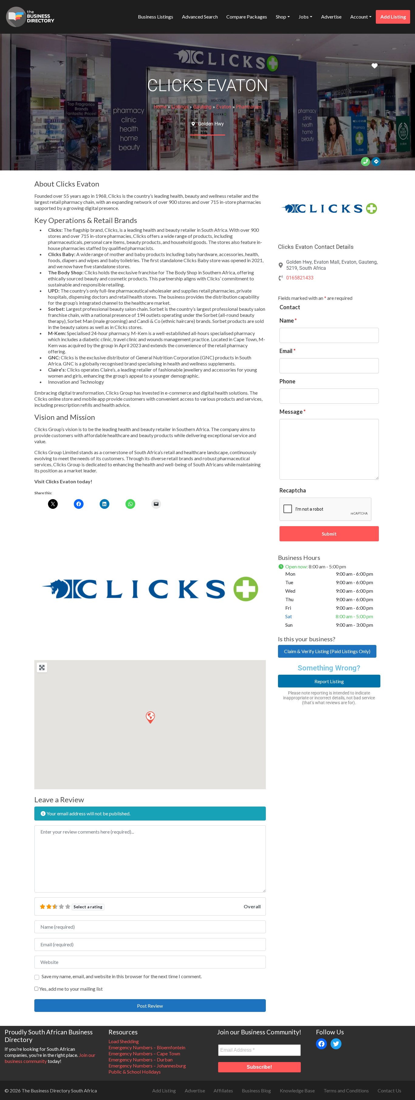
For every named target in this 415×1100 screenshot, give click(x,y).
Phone (287, 381)
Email (288, 351)
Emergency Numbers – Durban (140, 1059)
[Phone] (365, 161)
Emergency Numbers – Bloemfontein (146, 1047)
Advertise (331, 16)
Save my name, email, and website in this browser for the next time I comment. (122, 976)
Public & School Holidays (134, 1071)
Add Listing (393, 16)
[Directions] (376, 161)
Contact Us (389, 1090)
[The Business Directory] (30, 15)
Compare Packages (246, 16)
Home (160, 107)
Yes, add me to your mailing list (70, 989)
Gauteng (202, 107)
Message (293, 412)
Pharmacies (249, 107)
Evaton (223, 107)
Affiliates (223, 1090)
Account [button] (359, 16)
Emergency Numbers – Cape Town (144, 1053)
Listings (179, 107)
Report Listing (329, 681)
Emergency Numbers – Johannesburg (147, 1065)
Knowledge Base (297, 1090)
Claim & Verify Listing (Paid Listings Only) (327, 651)
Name (288, 320)
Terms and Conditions (346, 1090)
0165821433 (300, 278)
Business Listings (155, 16)
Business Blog (256, 1090)
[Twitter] (336, 1043)
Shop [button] (281, 16)
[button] (51, 589)
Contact (290, 307)
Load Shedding (123, 1041)
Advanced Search (200, 16)
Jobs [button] (304, 16)
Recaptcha (293, 490)
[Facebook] (321, 1043)
